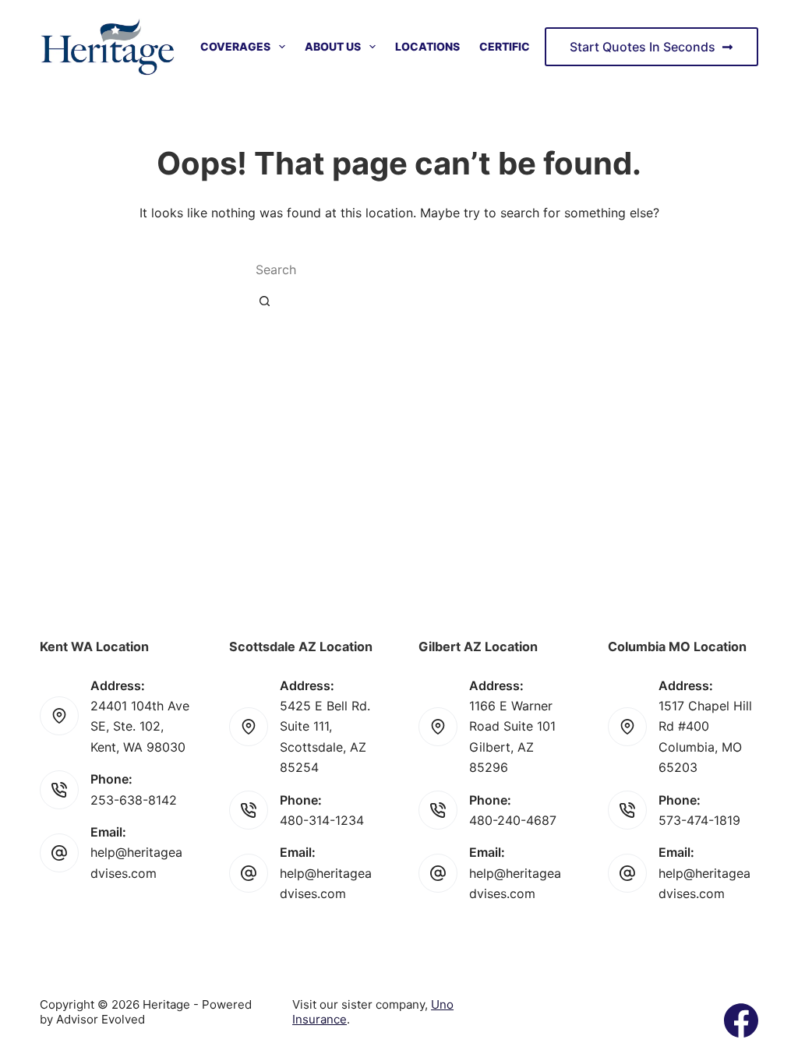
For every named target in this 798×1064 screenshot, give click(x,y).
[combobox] (376, 269)
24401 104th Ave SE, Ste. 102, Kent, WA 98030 (139, 726)
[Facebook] (741, 1020)
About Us (333, 46)
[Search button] (264, 300)
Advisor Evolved (100, 1019)
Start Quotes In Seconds (642, 47)
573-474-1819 (699, 820)
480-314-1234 (322, 820)
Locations (427, 46)
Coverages (235, 46)
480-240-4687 (512, 820)
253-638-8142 (133, 800)
